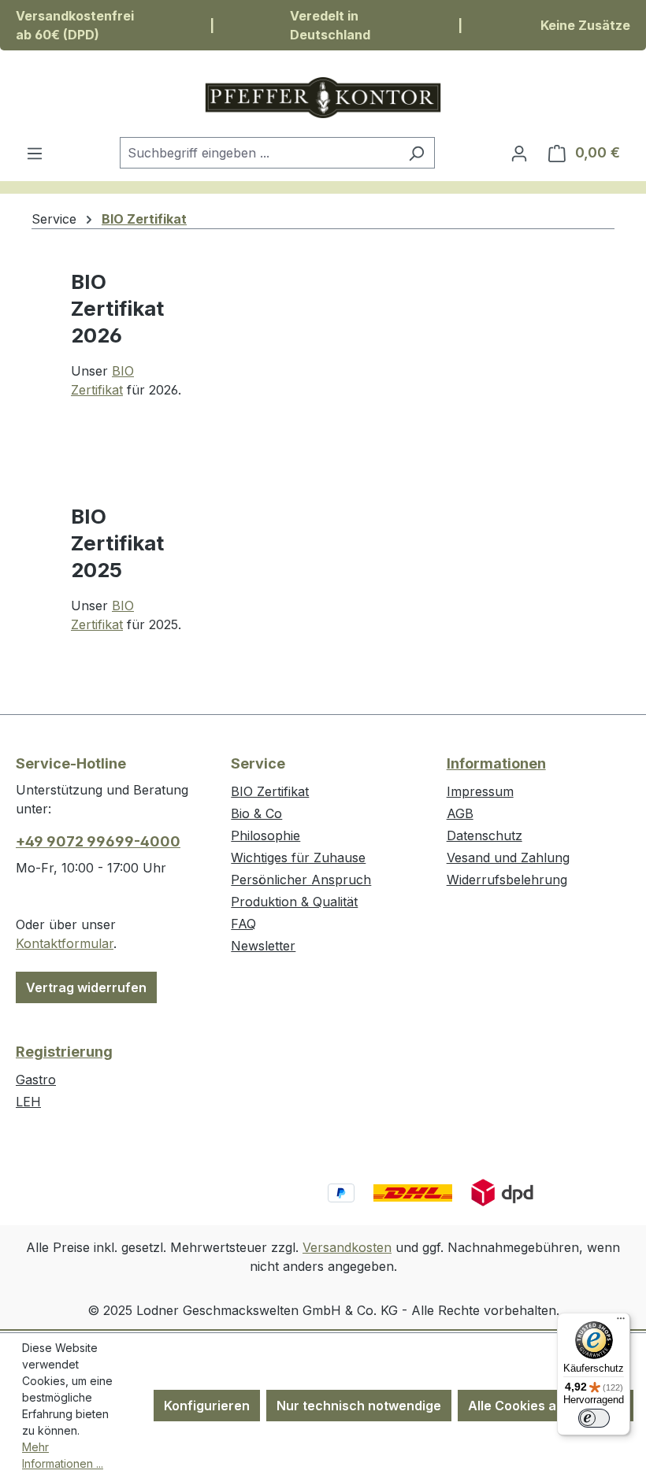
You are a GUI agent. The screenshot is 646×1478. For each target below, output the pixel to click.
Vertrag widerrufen (86, 987)
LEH (28, 1101)
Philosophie (265, 835)
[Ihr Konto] (519, 153)
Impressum (480, 791)
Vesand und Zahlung (508, 857)
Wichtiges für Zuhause (298, 857)
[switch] (594, 1418)
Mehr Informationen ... (62, 1455)
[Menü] (35, 153)
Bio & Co (256, 813)
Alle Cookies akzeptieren (545, 1405)
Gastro (36, 1079)
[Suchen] (416, 153)
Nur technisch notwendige (359, 1405)
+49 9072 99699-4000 (98, 841)
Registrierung (64, 1051)
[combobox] (259, 153)
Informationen (496, 763)
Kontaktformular (64, 943)
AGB (460, 813)
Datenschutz (484, 835)
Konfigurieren (207, 1405)
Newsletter (263, 946)
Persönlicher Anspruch (301, 879)
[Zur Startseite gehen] (323, 97)
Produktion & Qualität (294, 901)
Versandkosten (347, 1247)
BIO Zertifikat (270, 791)
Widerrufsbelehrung (507, 879)
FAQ (243, 924)
